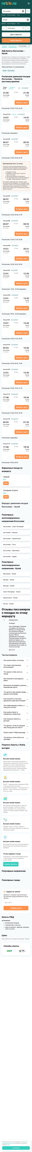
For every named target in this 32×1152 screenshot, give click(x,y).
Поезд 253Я (6, 270)
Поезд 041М (6, 114)
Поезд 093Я (6, 139)
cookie (8, 1144)
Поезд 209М (6, 245)
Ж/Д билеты (12, 46)
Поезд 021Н (5, 88)
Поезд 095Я (6, 196)
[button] (8, 70)
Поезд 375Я (6, 419)
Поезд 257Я (6, 344)
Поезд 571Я (6, 443)
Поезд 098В (6, 220)
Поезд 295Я (6, 369)
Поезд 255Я (6, 320)
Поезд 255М (6, 295)
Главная (4, 46)
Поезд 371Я (6, 394)
